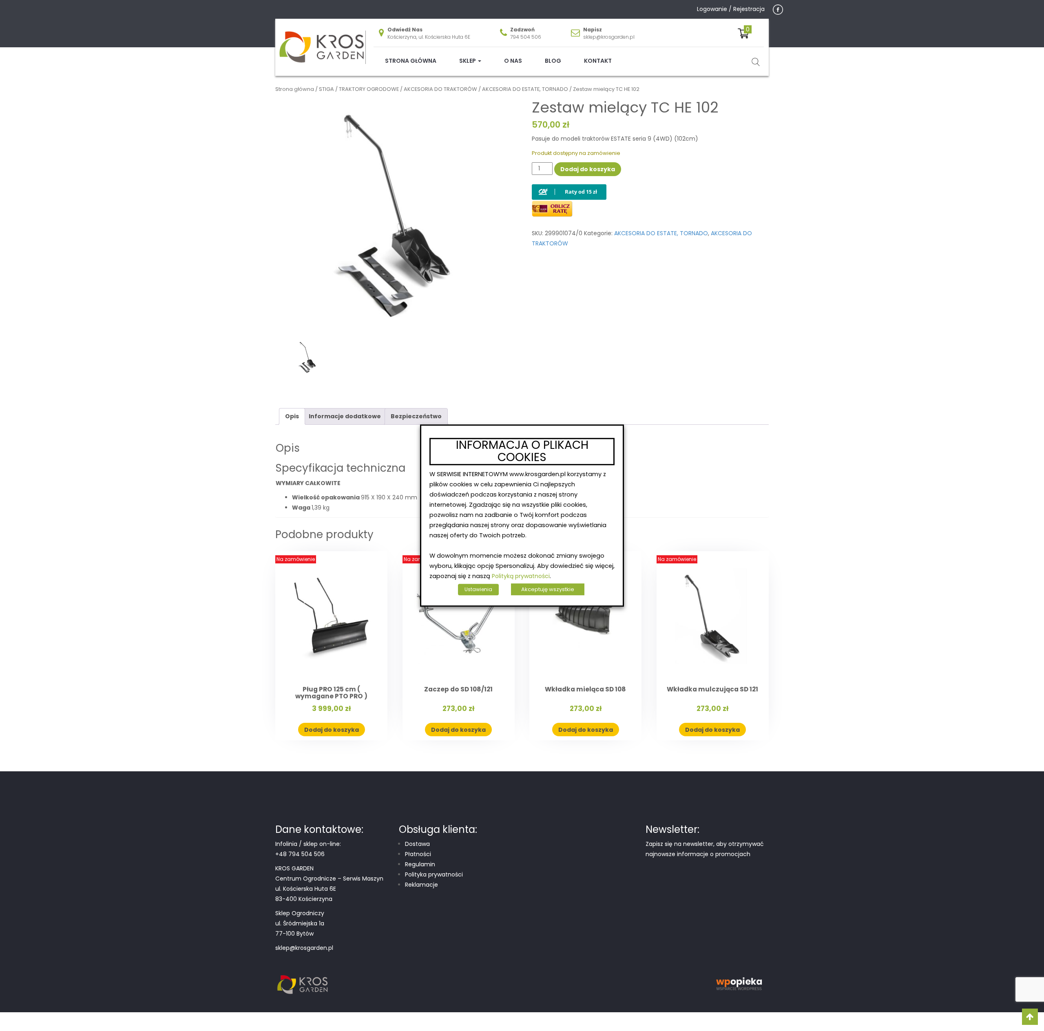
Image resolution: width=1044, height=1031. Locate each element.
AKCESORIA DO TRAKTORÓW (440, 89)
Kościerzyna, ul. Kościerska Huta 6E (428, 36)
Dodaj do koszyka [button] (331, 730)
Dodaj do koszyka (587, 169)
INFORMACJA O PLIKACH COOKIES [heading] (522, 452)
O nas (513, 61)
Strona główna (410, 61)
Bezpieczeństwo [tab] (416, 416)
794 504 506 (525, 36)
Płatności (418, 854)
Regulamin (420, 864)
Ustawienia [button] (478, 589)
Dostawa (417, 844)
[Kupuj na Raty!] (569, 185)
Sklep (468, 61)
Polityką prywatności (521, 576)
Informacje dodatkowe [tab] (345, 416)
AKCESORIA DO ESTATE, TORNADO (525, 89)
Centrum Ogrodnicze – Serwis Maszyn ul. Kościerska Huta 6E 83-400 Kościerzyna (329, 888)
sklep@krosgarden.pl (609, 36)
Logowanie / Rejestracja (731, 9)
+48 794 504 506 (300, 854)
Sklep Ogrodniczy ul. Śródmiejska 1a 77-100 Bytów (299, 923)
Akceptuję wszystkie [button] (547, 589)
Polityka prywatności (434, 874)
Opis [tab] (292, 416)
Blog (553, 61)
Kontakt (598, 61)
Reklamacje (421, 885)
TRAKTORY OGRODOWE (369, 89)
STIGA (326, 89)
